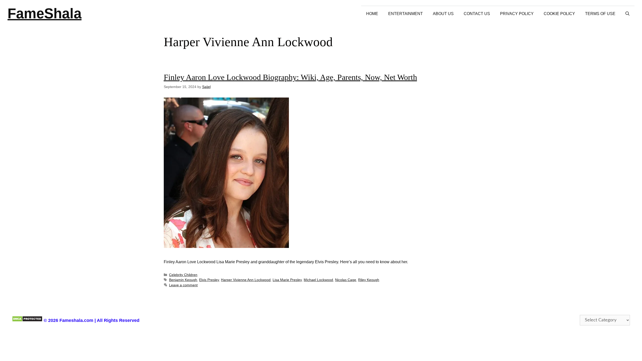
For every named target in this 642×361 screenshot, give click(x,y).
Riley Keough (368, 280)
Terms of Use (600, 14)
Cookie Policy (559, 14)
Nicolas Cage (345, 280)
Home (372, 14)
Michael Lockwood (318, 280)
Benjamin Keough (183, 280)
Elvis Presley (209, 280)
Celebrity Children (183, 275)
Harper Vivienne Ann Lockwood (246, 280)
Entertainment (405, 14)
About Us (443, 14)
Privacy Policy (517, 14)
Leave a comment (183, 285)
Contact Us (477, 14)
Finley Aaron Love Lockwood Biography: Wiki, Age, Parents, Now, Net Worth (290, 77)
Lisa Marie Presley (287, 280)
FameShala (45, 13)
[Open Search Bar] (627, 13)
